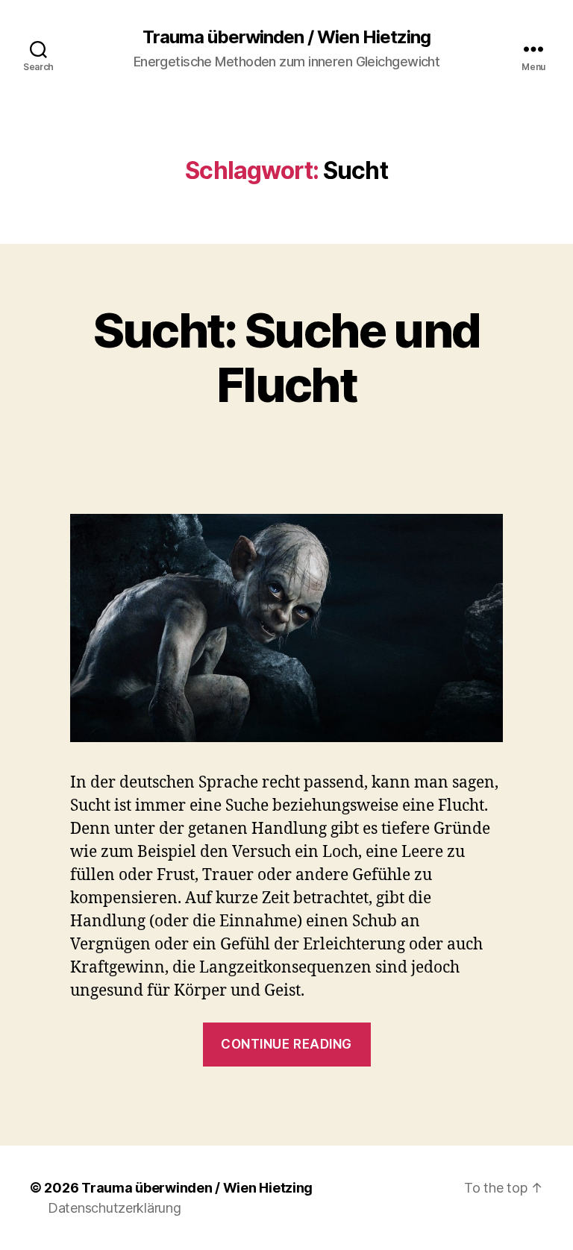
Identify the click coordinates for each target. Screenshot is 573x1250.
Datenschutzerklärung (114, 1208)
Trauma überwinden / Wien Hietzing (286, 37)
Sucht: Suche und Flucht (286, 357)
